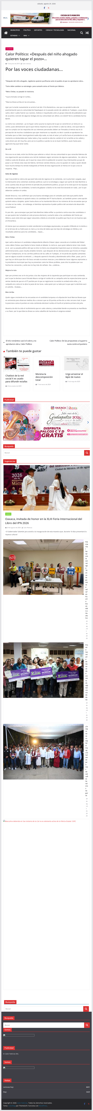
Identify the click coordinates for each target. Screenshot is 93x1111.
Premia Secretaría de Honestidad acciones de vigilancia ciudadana (86, 629)
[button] (18, 27)
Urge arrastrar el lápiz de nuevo (74, 367)
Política (27, 22)
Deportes (38, 22)
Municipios (15, 22)
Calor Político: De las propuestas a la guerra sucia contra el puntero (68, 334)
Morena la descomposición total (44, 368)
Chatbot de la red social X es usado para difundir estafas (16, 370)
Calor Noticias (27, 485)
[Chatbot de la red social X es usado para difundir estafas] (16, 350)
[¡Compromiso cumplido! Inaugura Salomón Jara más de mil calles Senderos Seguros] (43, 728)
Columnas (9, 41)
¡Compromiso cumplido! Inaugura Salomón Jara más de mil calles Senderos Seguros (86, 718)
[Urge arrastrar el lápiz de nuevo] (76, 350)
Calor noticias (26, 56)
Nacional (71, 22)
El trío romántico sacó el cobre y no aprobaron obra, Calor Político (21, 334)
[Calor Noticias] (6, 25)
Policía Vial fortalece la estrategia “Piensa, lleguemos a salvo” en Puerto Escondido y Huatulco (86, 537)
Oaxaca (8, 471)
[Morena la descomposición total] (46, 350)
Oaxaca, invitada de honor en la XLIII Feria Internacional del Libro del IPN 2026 (43, 478)
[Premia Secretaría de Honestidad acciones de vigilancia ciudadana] (43, 640)
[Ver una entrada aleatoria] (87, 25)
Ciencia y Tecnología (55, 22)
